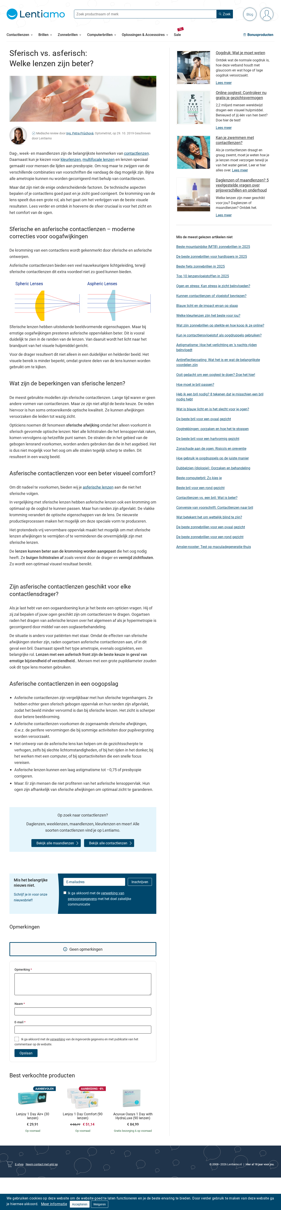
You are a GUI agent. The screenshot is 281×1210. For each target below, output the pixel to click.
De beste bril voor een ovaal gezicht (203, 418)
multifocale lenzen (99, 159)
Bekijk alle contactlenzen (108, 843)
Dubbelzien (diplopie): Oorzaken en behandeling (213, 468)
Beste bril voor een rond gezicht (200, 487)
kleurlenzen (71, 159)
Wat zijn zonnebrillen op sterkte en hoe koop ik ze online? (220, 325)
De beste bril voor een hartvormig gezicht (207, 438)
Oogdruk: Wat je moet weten (240, 52)
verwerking (57, 1039)
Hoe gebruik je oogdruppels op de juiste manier (212, 458)
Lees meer (224, 82)
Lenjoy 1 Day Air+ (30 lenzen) (32, 1116)
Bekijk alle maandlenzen (55, 843)
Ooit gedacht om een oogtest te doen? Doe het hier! (215, 374)
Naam (19, 1004)
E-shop (19, 1164)
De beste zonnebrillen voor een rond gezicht (209, 536)
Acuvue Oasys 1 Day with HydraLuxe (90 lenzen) (133, 1116)
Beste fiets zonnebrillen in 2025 (200, 266)
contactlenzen (136, 153)
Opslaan (26, 1053)
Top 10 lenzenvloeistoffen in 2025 (202, 276)
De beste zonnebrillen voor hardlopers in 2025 (211, 256)
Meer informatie (54, 1203)
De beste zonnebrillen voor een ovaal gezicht (210, 527)
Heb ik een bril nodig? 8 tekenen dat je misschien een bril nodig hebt (219, 397)
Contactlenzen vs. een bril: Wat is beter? (207, 497)
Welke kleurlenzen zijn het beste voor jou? (208, 315)
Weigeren (99, 1204)
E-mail (19, 1022)
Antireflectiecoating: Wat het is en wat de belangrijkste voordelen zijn (218, 362)
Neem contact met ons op (42, 1164)
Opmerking (23, 969)
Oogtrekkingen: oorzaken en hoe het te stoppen (212, 428)
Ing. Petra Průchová (80, 133)
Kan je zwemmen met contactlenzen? (235, 140)
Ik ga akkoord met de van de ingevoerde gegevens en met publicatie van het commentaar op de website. (76, 1041)
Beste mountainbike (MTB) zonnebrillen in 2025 (213, 246)
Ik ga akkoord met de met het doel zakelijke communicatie (99, 899)
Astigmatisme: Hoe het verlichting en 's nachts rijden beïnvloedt (216, 347)
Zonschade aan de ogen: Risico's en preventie (211, 448)
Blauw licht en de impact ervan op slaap (207, 305)
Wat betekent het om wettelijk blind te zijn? (209, 517)
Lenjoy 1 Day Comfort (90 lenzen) (83, 1116)
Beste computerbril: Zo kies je (199, 477)
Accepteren (79, 1204)
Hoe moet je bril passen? (195, 384)
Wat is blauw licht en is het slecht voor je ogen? (212, 409)
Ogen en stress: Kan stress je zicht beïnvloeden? (213, 285)
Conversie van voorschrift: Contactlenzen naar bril (214, 507)
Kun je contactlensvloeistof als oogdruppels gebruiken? (219, 335)
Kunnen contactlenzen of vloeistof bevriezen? (211, 295)
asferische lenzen (98, 487)
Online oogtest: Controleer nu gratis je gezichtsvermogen (241, 95)
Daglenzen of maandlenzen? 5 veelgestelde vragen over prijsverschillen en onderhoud (242, 185)
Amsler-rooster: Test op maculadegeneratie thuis (213, 546)
